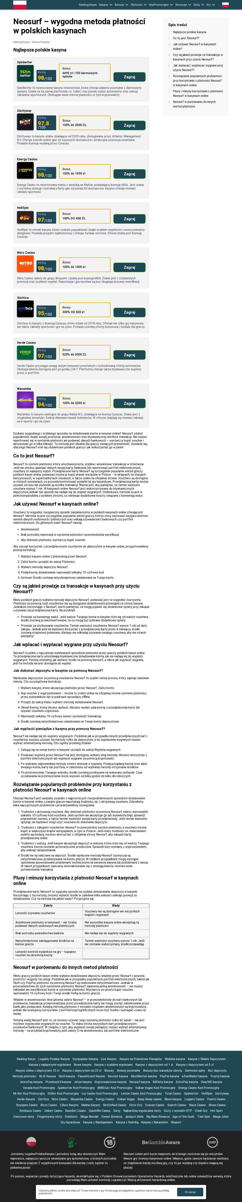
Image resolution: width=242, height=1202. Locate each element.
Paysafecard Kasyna (91, 1076)
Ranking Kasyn (88, 4)
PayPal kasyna (169, 1076)
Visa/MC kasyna (211, 1082)
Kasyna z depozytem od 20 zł (82, 1070)
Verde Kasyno (26, 1099)
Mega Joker (221, 1116)
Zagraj (129, 77)
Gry (209, 4)
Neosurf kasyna (139, 1082)
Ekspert (176, 1122)
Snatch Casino (176, 1105)
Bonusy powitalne (128, 1070)
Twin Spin (203, 1116)
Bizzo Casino (48, 1105)
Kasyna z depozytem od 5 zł (195, 1065)
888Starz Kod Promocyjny (115, 1088)
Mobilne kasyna (175, 1059)
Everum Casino (154, 1105)
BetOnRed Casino (114, 1105)
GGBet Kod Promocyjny (63, 1093)
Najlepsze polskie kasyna (189, 32)
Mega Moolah (89, 1116)
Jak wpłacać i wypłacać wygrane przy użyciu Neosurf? (198, 68)
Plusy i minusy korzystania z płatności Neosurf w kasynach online (198, 93)
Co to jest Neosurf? (186, 38)
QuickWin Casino (99, 1111)
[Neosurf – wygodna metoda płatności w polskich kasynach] (19, 5)
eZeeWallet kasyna (194, 1076)
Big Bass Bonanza (158, 1116)
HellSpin (206, 1093)
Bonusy (119, 4)
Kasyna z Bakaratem (154, 1122)
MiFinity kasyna (163, 1082)
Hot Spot (216, 1111)
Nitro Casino (60, 1099)
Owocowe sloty (23, 1116)
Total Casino (173, 1093)
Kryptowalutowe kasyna (110, 1082)
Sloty (197, 4)
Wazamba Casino (82, 1099)
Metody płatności (24, 1076)
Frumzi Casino (216, 1099)
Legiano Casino (194, 1099)
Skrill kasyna (67, 1076)
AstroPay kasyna (31, 1082)
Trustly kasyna (220, 1076)
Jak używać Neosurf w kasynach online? (194, 46)
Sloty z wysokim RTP (178, 1111)
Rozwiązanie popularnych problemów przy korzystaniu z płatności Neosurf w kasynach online (197, 80)
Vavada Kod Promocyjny (39, 1088)
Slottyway (222, 1093)
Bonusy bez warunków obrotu (162, 1070)
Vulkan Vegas (126, 1099)
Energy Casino (105, 1099)
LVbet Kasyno (69, 1105)
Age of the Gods (183, 1116)
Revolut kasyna (118, 1076)
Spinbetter (191, 1093)
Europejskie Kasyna (85, 1059)
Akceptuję (190, 1192)
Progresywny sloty (49, 1116)
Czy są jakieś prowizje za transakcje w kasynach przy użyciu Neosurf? (198, 57)
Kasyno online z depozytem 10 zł (37, 1070)
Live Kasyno (109, 1059)
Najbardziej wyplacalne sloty (142, 1111)
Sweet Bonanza (111, 1116)
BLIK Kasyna (47, 1076)
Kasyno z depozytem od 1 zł (154, 1065)
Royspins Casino (27, 1105)
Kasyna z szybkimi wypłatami (113, 1065)
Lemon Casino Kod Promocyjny (141, 1093)
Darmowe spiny (195, 1070)
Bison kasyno (173, 1099)
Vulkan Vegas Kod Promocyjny (155, 1088)
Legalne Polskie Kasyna (54, 1059)
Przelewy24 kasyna (58, 1082)
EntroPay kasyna (187, 1082)
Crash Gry (201, 1111)
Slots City (135, 1105)
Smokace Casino (30, 1111)
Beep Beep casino (150, 1099)
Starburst (71, 1116)
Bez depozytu (217, 1070)
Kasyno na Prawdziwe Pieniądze (140, 1059)
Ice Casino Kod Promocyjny (100, 1093)
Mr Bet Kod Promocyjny (29, 1093)
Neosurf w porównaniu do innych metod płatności (194, 104)
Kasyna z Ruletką (127, 1122)
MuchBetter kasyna (144, 1076)
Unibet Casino (53, 1111)
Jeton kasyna (83, 1082)
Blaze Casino (197, 1105)
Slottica (43, 1099)
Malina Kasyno (90, 1105)
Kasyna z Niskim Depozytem (207, 1059)
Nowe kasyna (82, 1065)
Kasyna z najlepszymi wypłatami (50, 1065)
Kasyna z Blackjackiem (98, 1122)
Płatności (136, 4)
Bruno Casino (217, 1105)
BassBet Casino (75, 1111)
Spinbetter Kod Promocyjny (76, 1088)
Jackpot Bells (134, 1116)
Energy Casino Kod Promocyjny (198, 1088)
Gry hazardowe (70, 1122)
